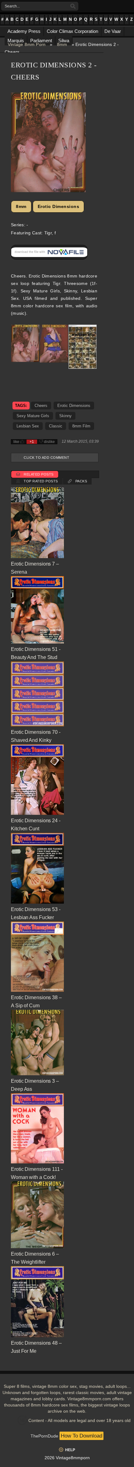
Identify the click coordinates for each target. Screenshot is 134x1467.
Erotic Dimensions (58, 206)
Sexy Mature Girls (33, 415)
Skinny (65, 415)
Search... (12, 6)
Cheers (41, 405)
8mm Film (81, 426)
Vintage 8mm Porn (26, 44)
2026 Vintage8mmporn (67, 1457)
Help (70, 1450)
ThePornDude (44, 1435)
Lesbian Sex (28, 426)
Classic (55, 426)
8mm (62, 44)
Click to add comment (46, 457)
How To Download (81, 1436)
